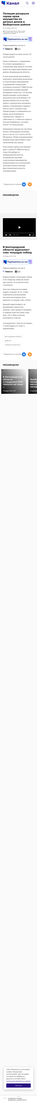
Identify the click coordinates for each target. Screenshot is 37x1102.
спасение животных (12, 345)
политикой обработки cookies (18, 1081)
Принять (18, 1085)
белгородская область (13, 336)
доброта (8, 341)
